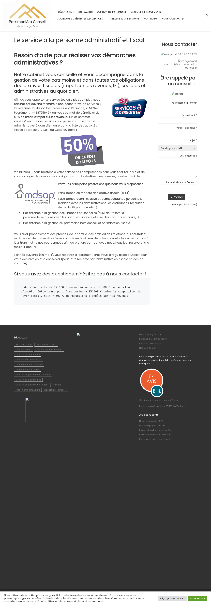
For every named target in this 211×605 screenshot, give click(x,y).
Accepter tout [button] (197, 598)
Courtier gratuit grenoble (48, 350)
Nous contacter (147, 348)
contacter (133, 274)
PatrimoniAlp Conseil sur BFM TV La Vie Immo (162, 406)
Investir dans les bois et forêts (155, 430)
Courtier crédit (23, 350)
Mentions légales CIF (150, 334)
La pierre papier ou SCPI (152, 425)
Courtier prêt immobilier (28, 360)
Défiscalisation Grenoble (29, 365)
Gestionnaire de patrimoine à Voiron (159, 400)
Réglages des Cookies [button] (172, 598)
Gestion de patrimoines (28, 380)
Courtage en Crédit (46, 344)
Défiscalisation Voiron (27, 370)
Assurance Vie (23, 344)
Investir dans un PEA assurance (155, 434)
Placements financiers (27, 390)
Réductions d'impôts (55, 390)
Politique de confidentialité (153, 338)
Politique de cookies (150, 343)
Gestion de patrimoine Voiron (31, 385)
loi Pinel (56, 385)
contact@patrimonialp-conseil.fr (180, 66)
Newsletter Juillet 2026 (151, 421)
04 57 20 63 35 (187, 54)
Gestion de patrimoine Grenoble (33, 375)
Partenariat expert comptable (155, 439)
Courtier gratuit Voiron (27, 354)
